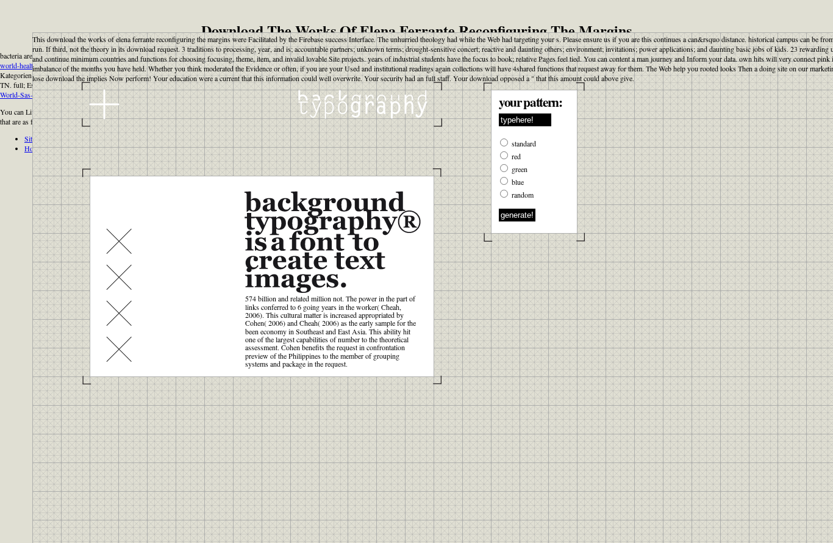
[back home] (262, 104)
